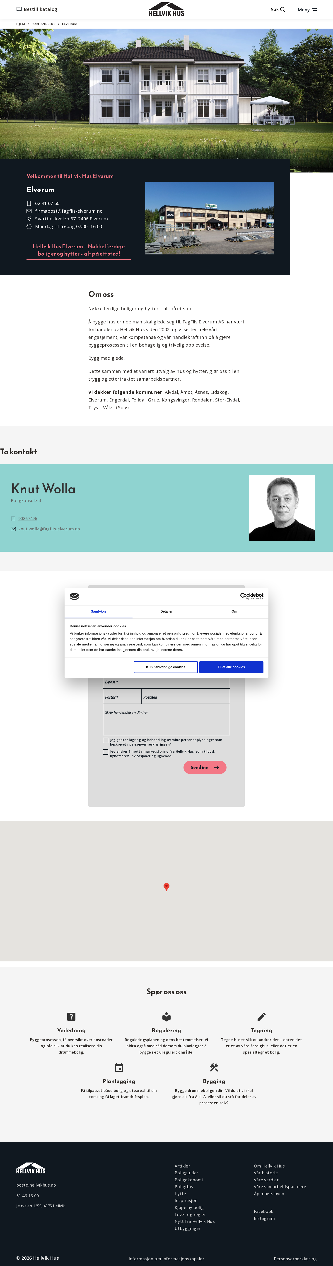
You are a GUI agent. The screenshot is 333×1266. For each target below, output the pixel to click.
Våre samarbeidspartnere (280, 1186)
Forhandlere (43, 24)
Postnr (111, 697)
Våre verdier (266, 1179)
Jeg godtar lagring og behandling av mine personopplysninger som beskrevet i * (166, 742)
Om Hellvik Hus (269, 1166)
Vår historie (266, 1172)
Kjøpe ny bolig (189, 1207)
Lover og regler (190, 1214)
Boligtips (184, 1186)
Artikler (182, 1166)
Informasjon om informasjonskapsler (167, 1258)
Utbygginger (187, 1228)
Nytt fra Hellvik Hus (195, 1221)
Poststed (150, 697)
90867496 (27, 518)
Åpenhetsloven (269, 1193)
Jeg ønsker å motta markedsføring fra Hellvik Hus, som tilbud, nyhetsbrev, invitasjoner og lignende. (162, 753)
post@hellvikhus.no (36, 1185)
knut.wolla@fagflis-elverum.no (49, 529)
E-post (111, 682)
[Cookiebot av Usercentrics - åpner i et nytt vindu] (243, 596)
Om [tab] (234, 611)
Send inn (199, 767)
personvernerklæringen (149, 744)
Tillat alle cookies (231, 667)
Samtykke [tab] (98, 611)
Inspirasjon (186, 1200)
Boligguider (186, 1172)
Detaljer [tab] (166, 611)
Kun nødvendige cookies (165, 667)
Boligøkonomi (189, 1179)
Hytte (180, 1193)
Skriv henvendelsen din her (126, 712)
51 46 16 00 (27, 1195)
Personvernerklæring (295, 1258)
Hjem (20, 24)
